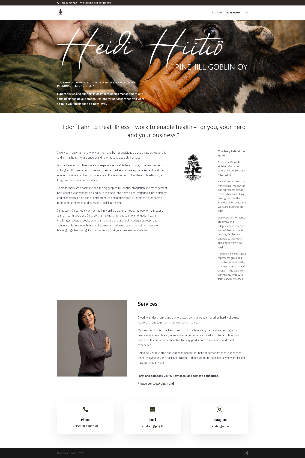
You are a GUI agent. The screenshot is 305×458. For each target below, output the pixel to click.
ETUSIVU (216, 12)
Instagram (220, 420)
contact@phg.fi (158, 383)
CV (246, 12)
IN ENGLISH (233, 12)
